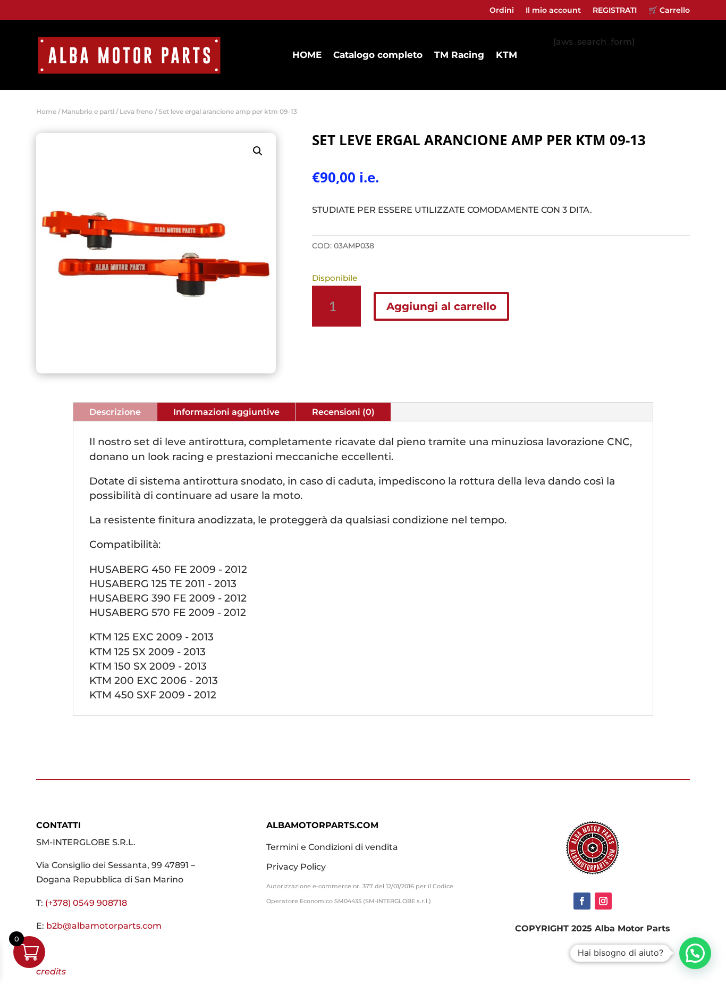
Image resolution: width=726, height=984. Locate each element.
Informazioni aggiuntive (226, 412)
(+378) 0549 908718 (86, 903)
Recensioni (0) (343, 412)
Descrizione (115, 412)
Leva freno (136, 111)
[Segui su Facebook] (581, 901)
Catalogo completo (378, 54)
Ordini (501, 10)
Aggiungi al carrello (441, 306)
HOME (307, 54)
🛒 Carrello (669, 10)
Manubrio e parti (88, 111)
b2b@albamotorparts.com (104, 926)
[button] (257, 151)
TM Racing (459, 54)
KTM (506, 54)
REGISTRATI (615, 10)
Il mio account (553, 10)
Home (46, 111)
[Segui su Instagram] (603, 901)
